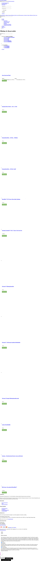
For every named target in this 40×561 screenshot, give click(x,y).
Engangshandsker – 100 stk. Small (9, 169)
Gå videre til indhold (3, 0)
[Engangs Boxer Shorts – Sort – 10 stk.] (21, 93)
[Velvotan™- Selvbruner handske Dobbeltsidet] (21, 317)
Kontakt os (3, 509)
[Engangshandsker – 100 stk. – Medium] (21, 124)
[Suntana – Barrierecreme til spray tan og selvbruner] (21, 442)
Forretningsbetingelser (5, 510)
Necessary (3, 542)
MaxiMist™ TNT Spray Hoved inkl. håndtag (11, 199)
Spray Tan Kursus (5, 504)
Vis (7, 45)
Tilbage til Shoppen (9, 558)
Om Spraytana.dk (4, 508)
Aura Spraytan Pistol (6, 75)
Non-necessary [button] (3, 546)
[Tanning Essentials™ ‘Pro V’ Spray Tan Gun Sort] (21, 217)
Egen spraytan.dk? (5, 502)
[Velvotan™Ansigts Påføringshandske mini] (21, 373)
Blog (2, 503)
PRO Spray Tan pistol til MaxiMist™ (9, 487)
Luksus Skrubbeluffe (6, 424)
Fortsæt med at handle (6, 559)
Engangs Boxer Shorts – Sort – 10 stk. (9, 106)
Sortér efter (9, 37)
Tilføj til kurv (4, 80)
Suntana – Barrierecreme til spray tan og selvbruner (12, 455)
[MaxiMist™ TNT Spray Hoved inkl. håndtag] (21, 187)
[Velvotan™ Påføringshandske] (21, 261)
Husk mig (4, 10)
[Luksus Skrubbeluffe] (21, 414)
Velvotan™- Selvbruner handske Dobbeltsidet (11, 342)
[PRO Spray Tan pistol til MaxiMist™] (21, 474)
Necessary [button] (2, 541)
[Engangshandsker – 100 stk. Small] (21, 156)
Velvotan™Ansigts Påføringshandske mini (10, 398)
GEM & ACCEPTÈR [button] (4, 550)
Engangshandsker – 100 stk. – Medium (10, 137)
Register (3, 13)
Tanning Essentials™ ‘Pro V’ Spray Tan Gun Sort (12, 230)
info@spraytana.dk (11, 1)
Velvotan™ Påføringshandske (8, 286)
